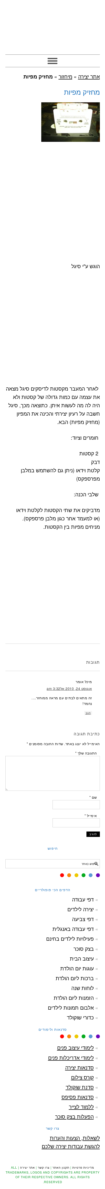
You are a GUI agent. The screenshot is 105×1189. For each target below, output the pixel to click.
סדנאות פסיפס (78, 1096)
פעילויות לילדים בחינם (70, 938)
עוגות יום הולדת (77, 968)
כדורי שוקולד (80, 1017)
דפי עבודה (83, 899)
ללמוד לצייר (81, 1106)
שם (93, 797)
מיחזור (65, 76)
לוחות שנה (82, 987)
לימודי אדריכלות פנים (71, 1057)
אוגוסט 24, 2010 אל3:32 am (69, 688)
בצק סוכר (84, 948)
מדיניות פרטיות (83, 1167)
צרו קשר (44, 1167)
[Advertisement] (52, 209)
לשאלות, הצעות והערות (75, 1137)
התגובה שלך (86, 753)
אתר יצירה (52, 25)
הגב (88, 713)
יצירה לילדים (80, 909)
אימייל (90, 815)
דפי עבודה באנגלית (73, 928)
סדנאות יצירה (79, 1067)
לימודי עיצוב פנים (75, 1047)
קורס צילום (82, 1077)
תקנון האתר (60, 1167)
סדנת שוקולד (80, 1087)
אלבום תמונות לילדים (71, 1007)
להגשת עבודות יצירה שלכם (71, 1146)
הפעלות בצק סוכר (74, 1116)
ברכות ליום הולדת (75, 978)
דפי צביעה (83, 919)
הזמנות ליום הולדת (74, 997)
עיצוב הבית (82, 958)
